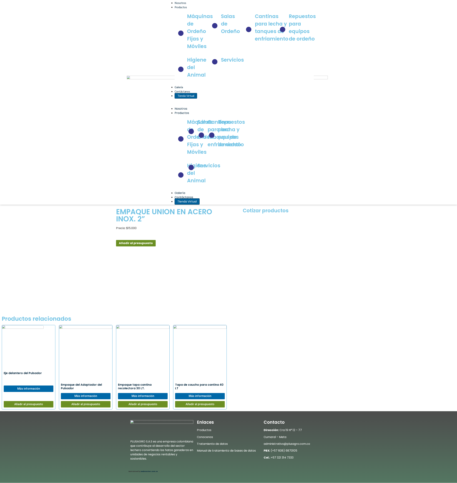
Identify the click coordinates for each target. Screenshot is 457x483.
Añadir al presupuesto (136, 243)
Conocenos (205, 437)
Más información (28, 388)
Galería (179, 87)
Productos (181, 7)
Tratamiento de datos (212, 444)
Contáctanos (182, 91)
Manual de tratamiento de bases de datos (226, 451)
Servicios (232, 59)
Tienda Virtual (185, 95)
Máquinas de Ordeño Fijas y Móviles (200, 31)
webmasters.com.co (149, 471)
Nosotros (180, 3)
